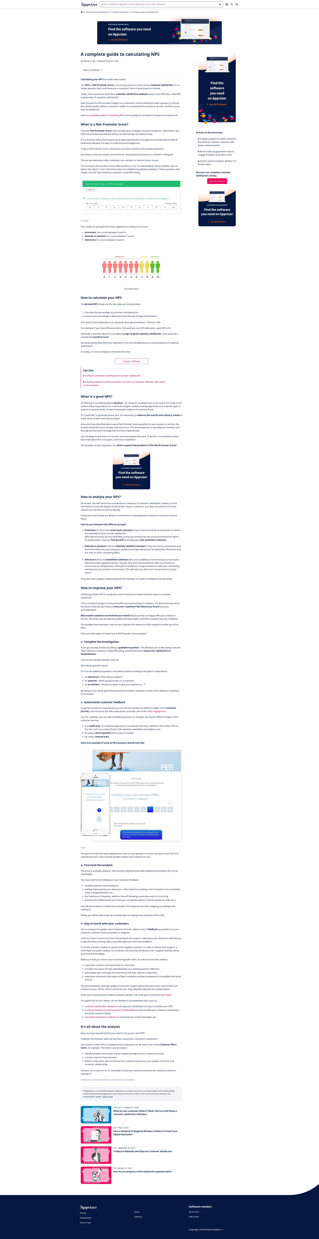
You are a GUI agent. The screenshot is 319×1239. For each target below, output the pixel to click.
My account (194, 1211)
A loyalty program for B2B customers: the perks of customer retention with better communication (124, 383)
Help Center (194, 1216)
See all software (217, 181)
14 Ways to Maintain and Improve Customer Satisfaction (112, 375)
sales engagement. (156, 711)
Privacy (83, 1213)
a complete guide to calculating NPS (105, 115)
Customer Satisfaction (120, 12)
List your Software (131, 361)
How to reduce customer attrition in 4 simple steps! (217, 163)
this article (166, 994)
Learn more (108, 1096)
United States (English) (209, 1229)
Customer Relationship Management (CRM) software (111, 1010)
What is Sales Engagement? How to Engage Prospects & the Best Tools (216, 153)
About (136, 1212)
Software (138, 1216)
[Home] (82, 12)
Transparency (85, 1217)
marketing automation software (101, 1017)
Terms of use (85, 1222)
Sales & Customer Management (97, 12)
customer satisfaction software (100, 1006)
